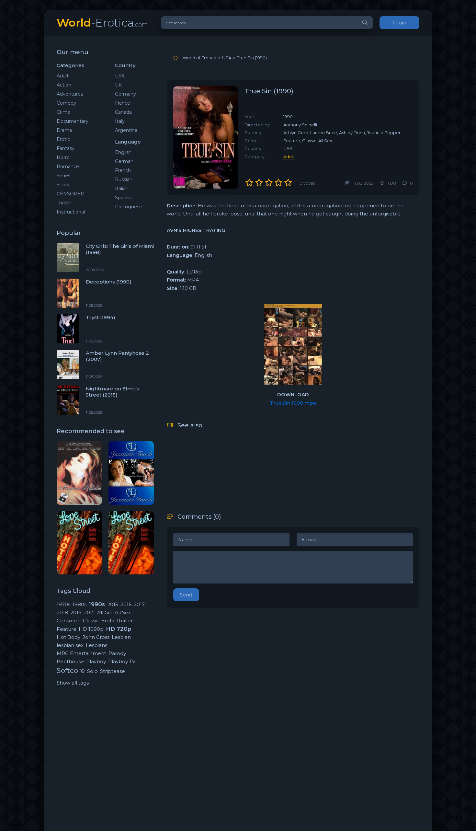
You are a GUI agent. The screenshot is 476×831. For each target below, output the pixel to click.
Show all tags (73, 683)
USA (120, 76)
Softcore (71, 670)
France (122, 103)
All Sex (123, 612)
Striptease (112, 671)
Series (63, 176)
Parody (117, 653)
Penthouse (70, 661)
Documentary (72, 121)
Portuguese (128, 207)
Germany (125, 94)
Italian (122, 188)
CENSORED (71, 194)
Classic (91, 620)
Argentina (126, 130)
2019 (76, 612)
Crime (63, 112)
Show (63, 185)
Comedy (66, 103)
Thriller (64, 203)
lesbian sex (70, 645)
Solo (92, 671)
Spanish (123, 198)
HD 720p (118, 629)
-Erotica (102, 22)
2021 (89, 612)
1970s (63, 604)
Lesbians (96, 645)
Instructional (71, 212)
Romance (68, 166)
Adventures (70, 94)
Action (64, 85)
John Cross (96, 637)
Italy (120, 121)
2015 (112, 604)
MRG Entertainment (81, 653)
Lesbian (121, 637)
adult (288, 156)
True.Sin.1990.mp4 (293, 403)
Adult (63, 76)
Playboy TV (121, 661)
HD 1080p (91, 629)
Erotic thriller (117, 620)
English (123, 152)
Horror (64, 157)
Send (186, 595)
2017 (139, 604)
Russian (123, 179)
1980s (79, 604)
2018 (62, 612)
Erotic (63, 139)
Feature (66, 629)
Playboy (96, 661)
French (123, 170)
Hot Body (68, 637)
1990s (97, 604)
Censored (69, 620)
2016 (125, 604)
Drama (64, 130)
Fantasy (65, 148)
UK (118, 85)
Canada (123, 112)
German (124, 161)
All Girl (104, 612)
